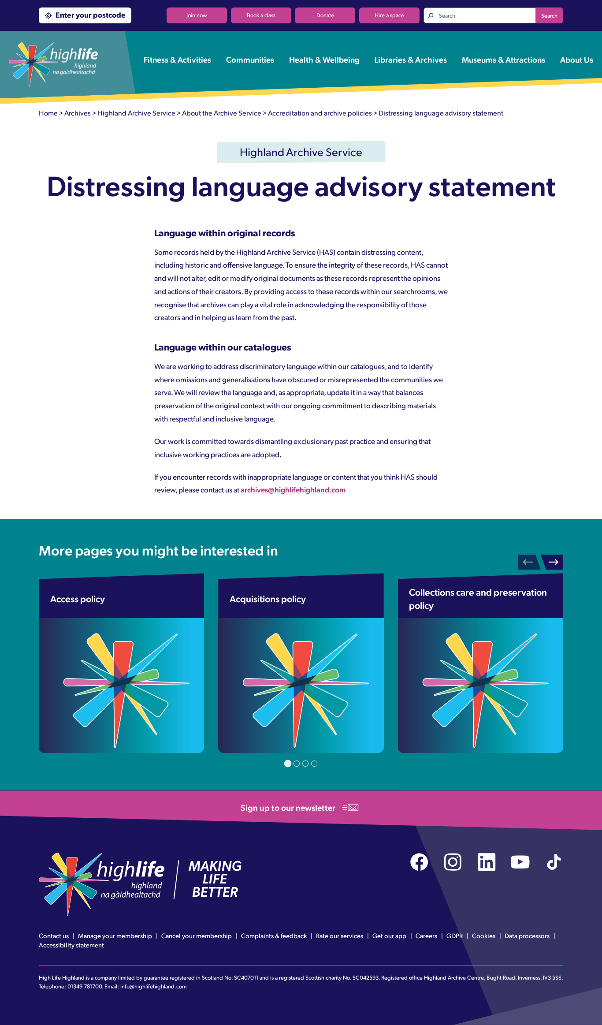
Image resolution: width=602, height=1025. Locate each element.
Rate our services (339, 935)
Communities (250, 59)
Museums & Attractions (503, 59)
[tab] (288, 764)
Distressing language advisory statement (441, 112)
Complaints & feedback (274, 935)
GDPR (454, 935)
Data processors (527, 935)
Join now (196, 15)
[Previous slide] (529, 562)
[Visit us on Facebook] (419, 862)
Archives (77, 112)
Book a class (261, 15)
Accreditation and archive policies (320, 112)
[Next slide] (552, 562)
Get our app (389, 935)
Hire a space (389, 15)
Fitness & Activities (177, 59)
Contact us (54, 935)
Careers (426, 935)
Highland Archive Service (136, 112)
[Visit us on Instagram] (452, 862)
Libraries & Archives (411, 59)
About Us (576, 59)
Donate (325, 15)
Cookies (483, 935)
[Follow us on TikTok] (554, 862)
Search (549, 15)
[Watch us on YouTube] (520, 862)
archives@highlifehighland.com (293, 489)
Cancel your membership (196, 935)
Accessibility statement (71, 945)
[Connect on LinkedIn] (486, 862)
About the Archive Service (221, 112)
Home (48, 112)
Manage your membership (115, 935)
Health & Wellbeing (324, 59)
